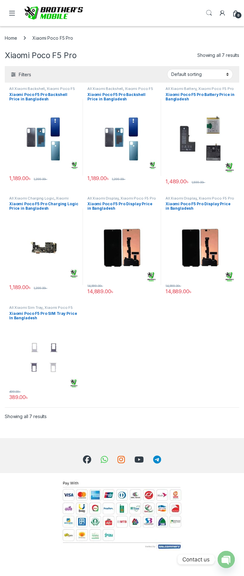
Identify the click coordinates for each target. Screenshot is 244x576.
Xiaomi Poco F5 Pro (216, 88)
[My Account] (222, 13)
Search (209, 13)
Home (11, 38)
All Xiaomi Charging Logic (31, 198)
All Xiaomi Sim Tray (26, 307)
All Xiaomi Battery (181, 88)
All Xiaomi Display (103, 198)
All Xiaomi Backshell (27, 88)
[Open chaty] (226, 559)
